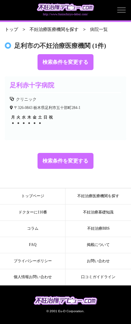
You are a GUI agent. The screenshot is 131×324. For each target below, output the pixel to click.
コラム (32, 228)
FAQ (33, 244)
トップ (11, 29)
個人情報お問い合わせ (33, 277)
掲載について (98, 244)
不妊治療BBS (98, 228)
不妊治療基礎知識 (98, 212)
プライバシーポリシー (33, 261)
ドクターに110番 (32, 212)
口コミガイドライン (98, 277)
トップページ (32, 196)
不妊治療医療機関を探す (54, 29)
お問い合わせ (98, 261)
